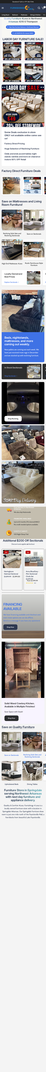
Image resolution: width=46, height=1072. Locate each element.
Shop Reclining (13, 419)
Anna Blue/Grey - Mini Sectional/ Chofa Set (32, 573)
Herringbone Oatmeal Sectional (11, 572)
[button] (11, 718)
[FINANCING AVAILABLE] (23, 616)
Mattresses (24, 15)
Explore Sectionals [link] (10, 282)
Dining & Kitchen (35, 15)
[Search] (39, 8)
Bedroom (15, 15)
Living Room (5, 15)
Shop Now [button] (10, 627)
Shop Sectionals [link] (10, 376)
